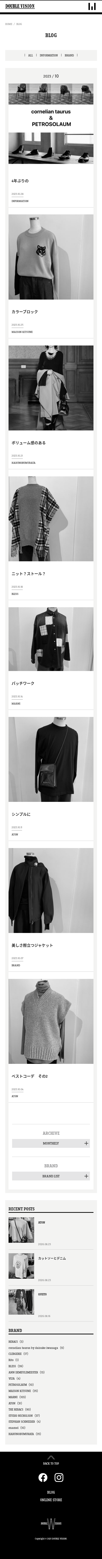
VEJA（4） (15, 1379)
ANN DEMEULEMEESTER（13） (27, 1372)
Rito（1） (15, 1360)
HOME (8, 24)
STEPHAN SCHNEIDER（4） (25, 1422)
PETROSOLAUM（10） (22, 1385)
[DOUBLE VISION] (20, 6)
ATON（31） (16, 1403)
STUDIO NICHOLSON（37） (25, 1416)
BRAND (69, 55)
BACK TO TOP (51, 1463)
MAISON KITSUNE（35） (24, 1391)
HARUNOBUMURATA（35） (26, 1434)
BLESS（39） (17, 1366)
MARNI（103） (18, 1397)
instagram (59, 1477)
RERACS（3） (17, 1342)
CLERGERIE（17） (19, 1354)
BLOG (19, 24)
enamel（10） (18, 1428)
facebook (42, 1477)
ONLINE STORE (51, 1500)
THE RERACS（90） (21, 1409)
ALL (30, 55)
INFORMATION (49, 55)
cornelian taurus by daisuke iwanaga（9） (37, 1348)
